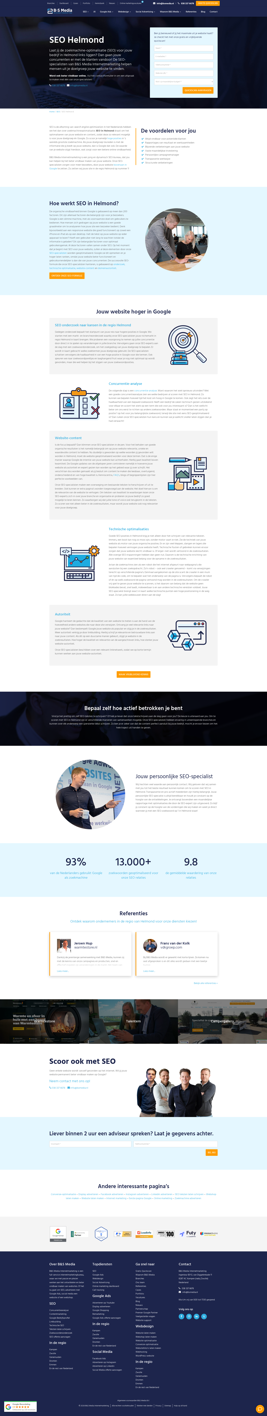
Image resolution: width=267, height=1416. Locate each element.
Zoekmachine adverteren (188, 1198)
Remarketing (98, 1314)
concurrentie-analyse (145, 391)
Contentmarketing (57, 1314)
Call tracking (98, 1290)
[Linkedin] (196, 1316)
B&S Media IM (62, 11)
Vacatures (140, 1297)
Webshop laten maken (146, 1337)
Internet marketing (116, 1198)
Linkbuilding (55, 1322)
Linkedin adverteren (161, 1194)
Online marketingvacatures (130, 3)
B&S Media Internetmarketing (63, 1271)
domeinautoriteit (106, 268)
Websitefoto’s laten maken (148, 1348)
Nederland (68, 1368)
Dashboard (64, 3)
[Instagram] (189, 1316)
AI (94, 12)
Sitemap (167, 1405)
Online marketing (163, 1198)
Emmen (52, 1365)
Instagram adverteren (137, 1194)
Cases (75, 3)
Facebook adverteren (112, 1194)
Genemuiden (55, 1357)
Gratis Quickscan (208, 3)
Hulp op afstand (180, 1405)
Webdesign (123, 12)
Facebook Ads (99, 1358)
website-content (85, 268)
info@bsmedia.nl (165, 3)
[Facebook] (181, 1316)
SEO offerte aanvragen (59, 1337)
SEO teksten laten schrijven (189, 1194)
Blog (203, 12)
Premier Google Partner (147, 1313)
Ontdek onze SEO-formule (66, 276)
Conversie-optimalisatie (63, 1194)
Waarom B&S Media (169, 12)
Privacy (158, 1405)
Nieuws (112, 3)
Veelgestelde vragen (145, 1316)
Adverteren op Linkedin (103, 1366)
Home (52, 111)
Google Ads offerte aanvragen (106, 1318)
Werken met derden (145, 1405)
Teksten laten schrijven (60, 1329)
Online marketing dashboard (105, 1286)
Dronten (53, 1361)
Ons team (140, 1282)
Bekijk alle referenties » (206, 983)
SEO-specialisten (58, 253)
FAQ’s (116, 475)
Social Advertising (144, 12)
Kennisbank (99, 3)
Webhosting (141, 1352)
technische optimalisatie (62, 268)
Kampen (53, 1349)
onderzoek (119, 264)
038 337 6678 (187, 3)
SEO (85, 12)
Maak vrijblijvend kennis (133, 674)
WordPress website (145, 1356)
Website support (143, 1320)
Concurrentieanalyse (59, 1310)
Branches (51, 3)
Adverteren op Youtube (103, 1303)
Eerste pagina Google (140, 1198)
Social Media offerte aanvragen (107, 1370)
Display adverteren (88, 1194)
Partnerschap (142, 1309)
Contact (213, 12)
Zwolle (52, 1353)
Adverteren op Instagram (104, 1362)
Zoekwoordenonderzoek (60, 1333)
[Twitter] (204, 1316)
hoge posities (114, 138)
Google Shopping (100, 1310)
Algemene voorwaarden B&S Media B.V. (133, 1400)
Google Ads (105, 12)
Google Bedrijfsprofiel (59, 1318)
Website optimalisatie (146, 1341)
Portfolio (86, 3)
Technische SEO (56, 1325)
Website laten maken (92, 1198)
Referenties (191, 12)
